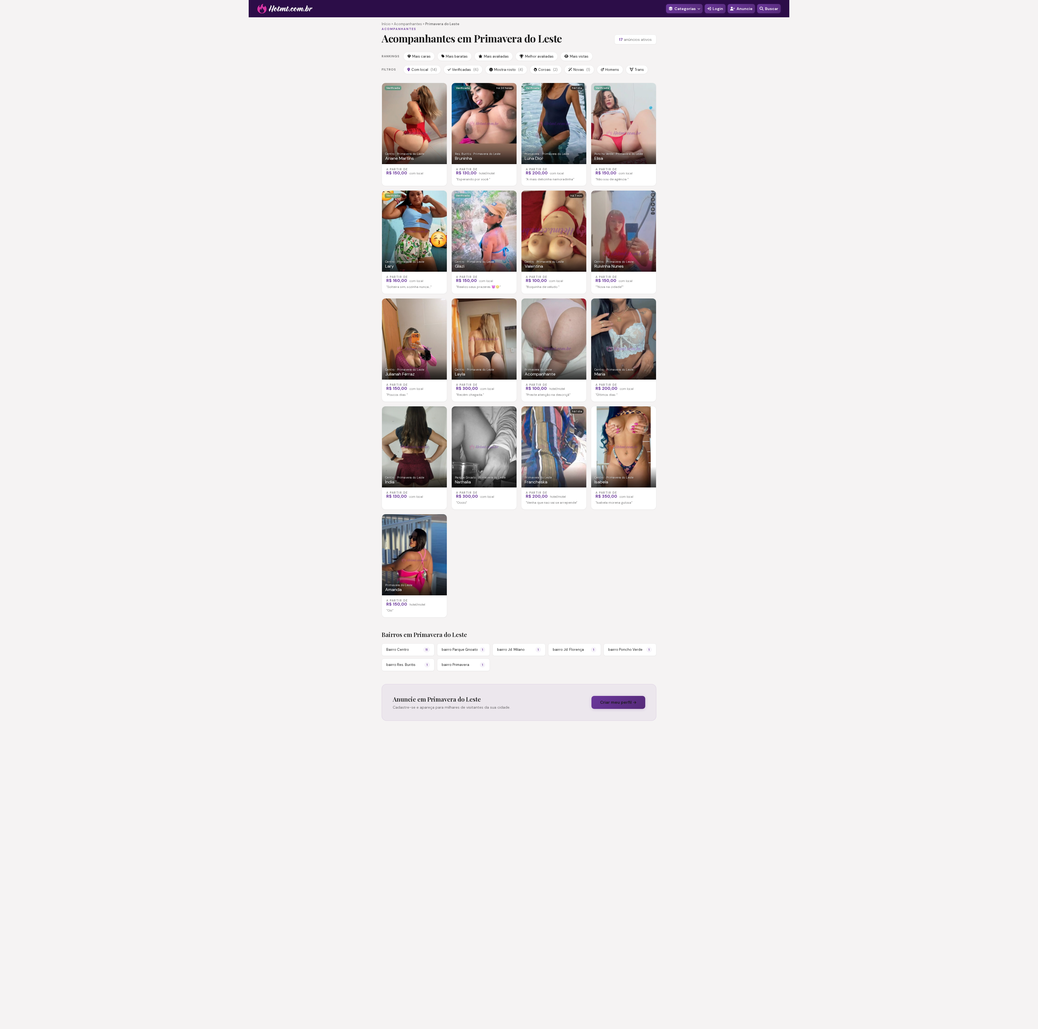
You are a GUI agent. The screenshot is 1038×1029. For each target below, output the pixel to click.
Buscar (771, 8)
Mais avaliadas (496, 56)
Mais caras (421, 56)
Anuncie (745, 8)
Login (718, 8)
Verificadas (465, 69)
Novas (581, 69)
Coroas (548, 69)
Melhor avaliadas (539, 56)
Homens (612, 69)
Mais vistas (579, 56)
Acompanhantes (408, 24)
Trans (639, 69)
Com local (424, 69)
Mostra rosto (508, 69)
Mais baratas (457, 56)
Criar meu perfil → (618, 702)
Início (386, 24)
